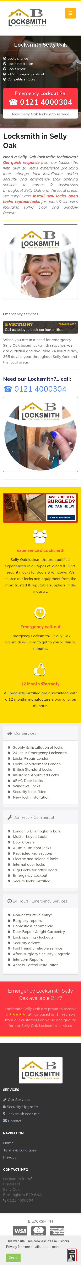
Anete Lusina (20, 125)
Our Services (19, 1099)
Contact (14, 1120)
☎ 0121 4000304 (40, 102)
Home (8, 1142)
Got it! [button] (13, 1257)
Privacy (9, 1157)
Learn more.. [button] (52, 1247)
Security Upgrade (22, 1106)
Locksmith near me (23, 1113)
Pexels (37, 125)
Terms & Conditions (20, 1150)
